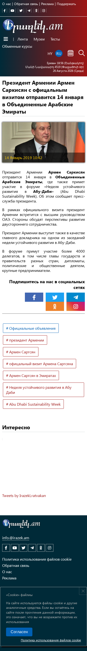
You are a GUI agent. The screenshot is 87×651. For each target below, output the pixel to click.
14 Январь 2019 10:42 (23, 157)
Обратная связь (26, 3)
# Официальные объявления (31, 328)
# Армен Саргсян (20, 351)
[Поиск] (82, 53)
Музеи (39, 38)
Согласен (19, 632)
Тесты (55, 38)
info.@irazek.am (15, 537)
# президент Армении (25, 339)
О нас (6, 3)
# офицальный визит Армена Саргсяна (39, 363)
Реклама (47, 3)
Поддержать (66, 3)
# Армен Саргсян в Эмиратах (31, 375)
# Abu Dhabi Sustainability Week (33, 404)
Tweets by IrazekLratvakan (24, 495)
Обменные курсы (17, 46)
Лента (22, 38)
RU (58, 53)
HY (50, 53)
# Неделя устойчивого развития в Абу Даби (39, 390)
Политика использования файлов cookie (51, 640)
